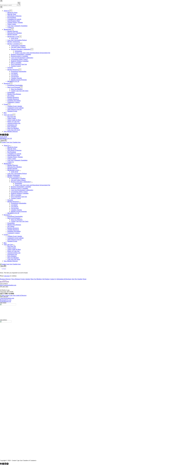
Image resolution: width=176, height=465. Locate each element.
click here (7, 276)
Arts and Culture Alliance (18, 180)
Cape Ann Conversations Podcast (17, 173)
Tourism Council (16, 198)
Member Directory (12, 165)
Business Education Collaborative (21, 181)
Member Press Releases (14, 224)
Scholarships (18, 183)
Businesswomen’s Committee (19, 188)
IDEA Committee (16, 195)
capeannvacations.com (13, 253)
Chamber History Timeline (15, 157)
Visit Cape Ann (8, 244)
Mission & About (12, 147)
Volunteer (10, 200)
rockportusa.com (12, 254)
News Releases (15, 279)
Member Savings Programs (19, 211)
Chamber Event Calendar (14, 236)
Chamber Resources (13, 229)
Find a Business (11, 256)
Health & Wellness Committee (20, 193)
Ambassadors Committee (18, 178)
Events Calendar (25, 279)
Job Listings (10, 226)
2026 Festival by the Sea (14, 239)
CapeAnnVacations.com (7, 298)
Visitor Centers (11, 158)
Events (6, 234)
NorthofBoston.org (5, 301)
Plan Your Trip (11, 246)
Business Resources (13, 228)
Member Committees (13, 177)
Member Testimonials (13, 175)
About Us (6, 145)
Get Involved (15, 208)
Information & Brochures (64, 279)
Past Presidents (11, 152)
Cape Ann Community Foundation (17, 160)
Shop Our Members (16, 219)
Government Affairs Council (19, 191)
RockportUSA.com (5, 300)
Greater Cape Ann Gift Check (19, 221)
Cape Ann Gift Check (13, 259)
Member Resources (13, 201)
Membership (7, 163)
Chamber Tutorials (16, 210)
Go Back (4, 268)
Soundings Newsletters (14, 231)
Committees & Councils (14, 153)
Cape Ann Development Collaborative (22, 190)
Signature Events (12, 241)
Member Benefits (12, 168)
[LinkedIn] (5, 135)
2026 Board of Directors (14, 150)
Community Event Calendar (15, 238)
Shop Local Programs (13, 218)
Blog (5, 243)
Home (84, 279)
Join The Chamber (77, 279)
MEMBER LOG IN (6, 138)
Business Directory (5, 279)
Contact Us (10, 162)
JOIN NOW (3, 137)
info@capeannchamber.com (8, 285)
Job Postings (46, 279)
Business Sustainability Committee (21, 186)
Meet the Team (11, 148)
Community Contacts (13, 233)
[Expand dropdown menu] (20, 170)
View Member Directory (11, 261)
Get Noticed (14, 206)
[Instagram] (3, 135)
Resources (7, 215)
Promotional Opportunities (18, 203)
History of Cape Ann (13, 251)
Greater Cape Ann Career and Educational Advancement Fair (32, 185)
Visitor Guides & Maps (14, 249)
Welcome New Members (14, 167)
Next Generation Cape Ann (19, 196)
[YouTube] (7, 135)
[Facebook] (1, 135)
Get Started (14, 205)
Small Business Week (13, 155)
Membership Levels (13, 170)
